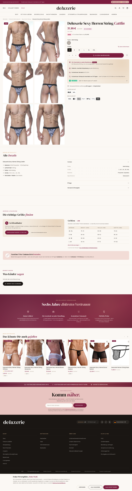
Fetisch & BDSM (26, 14)
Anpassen (82, 487)
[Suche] (115, 8)
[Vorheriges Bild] (5, 352)
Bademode (93, 14)
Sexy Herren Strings (26, 19)
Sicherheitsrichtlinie (90, 471)
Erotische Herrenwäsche (14, 19)
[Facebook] (105, 422)
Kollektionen (13, 8)
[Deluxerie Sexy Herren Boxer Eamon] (99, 353)
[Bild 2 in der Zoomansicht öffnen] (49, 41)
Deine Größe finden (124, 46)
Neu (4, 8)
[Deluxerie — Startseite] (66, 8)
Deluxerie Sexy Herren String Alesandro (33, 368)
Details (70, 162)
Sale (23, 8)
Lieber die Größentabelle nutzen (39, 232)
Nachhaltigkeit (73, 445)
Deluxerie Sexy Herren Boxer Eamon (98, 368)
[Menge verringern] (69, 55)
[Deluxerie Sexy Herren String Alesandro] (34, 353)
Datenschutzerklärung (70, 409)
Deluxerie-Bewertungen (76, 451)
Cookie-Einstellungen (105, 471)
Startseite (5, 19)
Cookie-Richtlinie (75, 471)
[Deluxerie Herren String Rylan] (121, 353)
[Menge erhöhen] (76, 55)
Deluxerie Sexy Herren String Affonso (11, 368)
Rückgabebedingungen (33, 471)
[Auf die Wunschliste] (127, 55)
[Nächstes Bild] (20, 352)
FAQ (102, 438)
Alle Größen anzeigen (73, 245)
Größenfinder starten (16, 232)
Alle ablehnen (95, 487)
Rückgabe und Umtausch (108, 454)
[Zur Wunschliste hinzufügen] (20, 341)
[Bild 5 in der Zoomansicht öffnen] (18, 124)
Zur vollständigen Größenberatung (88, 247)
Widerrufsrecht (47, 471)
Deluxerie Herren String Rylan (120, 367)
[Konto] (119, 8)
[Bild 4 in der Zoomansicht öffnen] (49, 83)
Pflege (69, 183)
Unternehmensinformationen (77, 438)
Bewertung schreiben (14, 283)
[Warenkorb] (127, 8)
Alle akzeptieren (111, 487)
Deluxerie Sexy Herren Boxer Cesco (55, 368)
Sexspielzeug (39, 14)
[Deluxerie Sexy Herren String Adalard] (78, 353)
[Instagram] (102, 422)
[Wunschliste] (123, 8)
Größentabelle (105, 441)
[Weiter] (127, 336)
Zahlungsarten (105, 451)
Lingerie (62, 14)
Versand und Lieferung (107, 448)
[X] (109, 422)
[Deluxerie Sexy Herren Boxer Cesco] (56, 353)
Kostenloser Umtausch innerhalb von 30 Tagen (33, 2)
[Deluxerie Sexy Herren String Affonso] (12, 353)
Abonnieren (80, 405)
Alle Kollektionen (45, 445)
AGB (22, 471)
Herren (114, 14)
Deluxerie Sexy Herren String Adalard (76, 368)
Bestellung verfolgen (107, 445)
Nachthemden (51, 14)
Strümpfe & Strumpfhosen (77, 14)
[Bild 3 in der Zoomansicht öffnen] (18, 83)
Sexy (16, 14)
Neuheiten (43, 438)
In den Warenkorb (102, 55)
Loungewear (104, 14)
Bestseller (43, 448)
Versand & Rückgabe (73, 188)
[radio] (68, 42)
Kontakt (71, 448)
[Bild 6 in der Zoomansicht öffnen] (49, 124)
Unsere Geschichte (74, 441)
